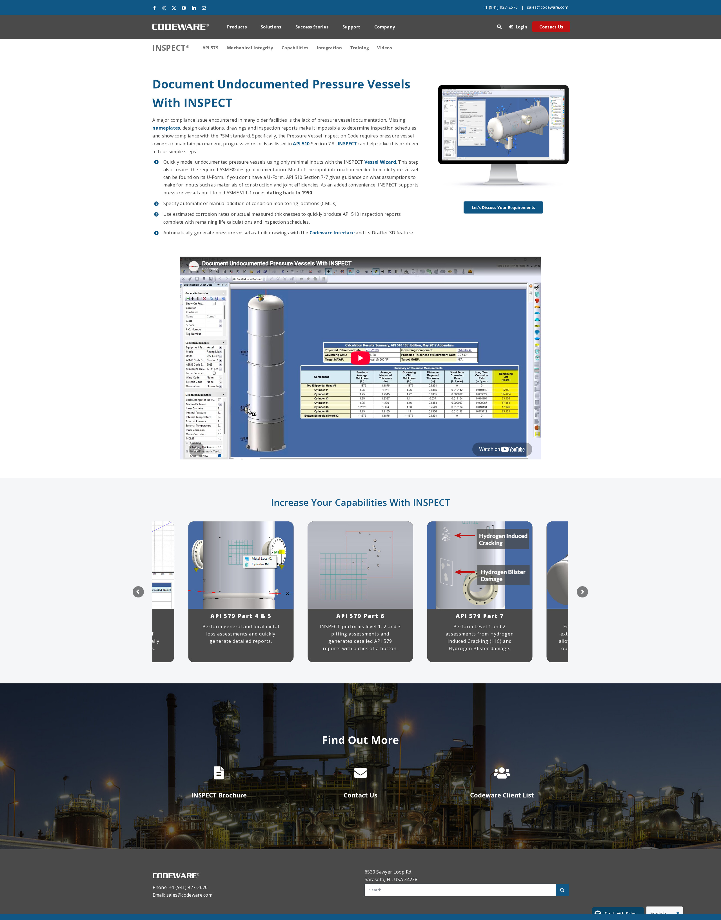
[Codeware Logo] (180, 26)
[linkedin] (194, 8)
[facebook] (154, 8)
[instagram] (164, 8)
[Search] (499, 27)
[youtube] (184, 8)
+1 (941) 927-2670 (500, 7)
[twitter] (174, 8)
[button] (618, 913)
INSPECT (347, 144)
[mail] (204, 8)
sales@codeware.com (547, 7)
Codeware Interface (332, 233)
